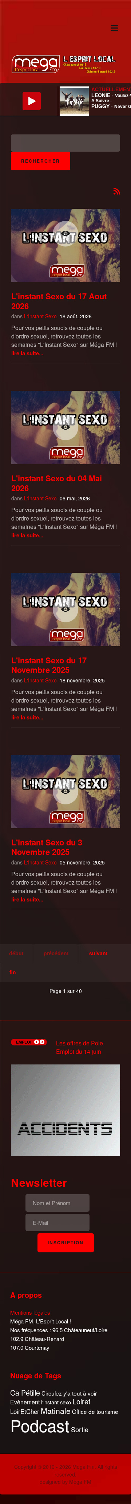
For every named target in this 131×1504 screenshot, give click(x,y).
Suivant (98, 953)
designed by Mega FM (65, 1481)
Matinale (56, 1411)
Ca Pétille (25, 1393)
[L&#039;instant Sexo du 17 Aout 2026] (65, 233)
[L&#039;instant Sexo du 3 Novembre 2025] (65, 791)
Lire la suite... (27, 353)
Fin (12, 972)
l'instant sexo (56, 1402)
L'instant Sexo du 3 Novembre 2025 (46, 846)
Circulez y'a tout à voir (69, 1393)
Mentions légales (30, 1312)
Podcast (40, 1425)
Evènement (25, 1402)
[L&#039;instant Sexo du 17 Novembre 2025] (65, 609)
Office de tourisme (95, 1411)
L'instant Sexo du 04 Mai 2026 (56, 482)
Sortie (79, 1430)
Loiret (81, 1401)
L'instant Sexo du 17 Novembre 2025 (49, 664)
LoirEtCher (24, 1411)
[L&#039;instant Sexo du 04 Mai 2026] (65, 427)
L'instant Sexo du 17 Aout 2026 (59, 300)
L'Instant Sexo (40, 316)
